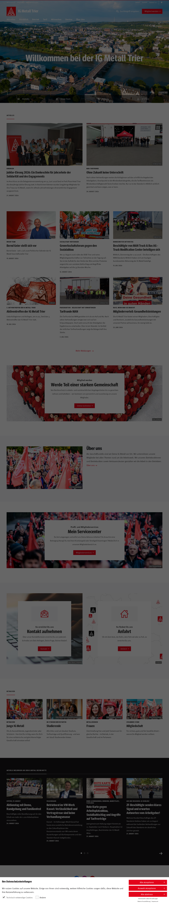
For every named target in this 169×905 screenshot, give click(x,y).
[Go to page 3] (87, 853)
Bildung (105, 98)
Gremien (145, 98)
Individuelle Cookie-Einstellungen (148, 898)
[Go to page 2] (84, 853)
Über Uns (80, 19)
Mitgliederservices (84, 552)
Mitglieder (20, 2)
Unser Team (66, 98)
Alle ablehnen (147, 894)
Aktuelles (11, 19)
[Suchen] (117, 11)
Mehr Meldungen (83, 350)
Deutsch (151, 2)
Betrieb (35, 19)
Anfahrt (137, 2)
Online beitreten (84, 405)
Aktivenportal (11, 2)
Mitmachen (56, 19)
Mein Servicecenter (32, 2)
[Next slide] (160, 853)
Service (68, 19)
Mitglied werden (151, 11)
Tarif (45, 19)
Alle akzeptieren (147, 882)
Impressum (155, 901)
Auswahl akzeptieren (147, 888)
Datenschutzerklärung (144, 901)
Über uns (90, 465)
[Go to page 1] (81, 853)
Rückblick (23, 19)
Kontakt (144, 2)
